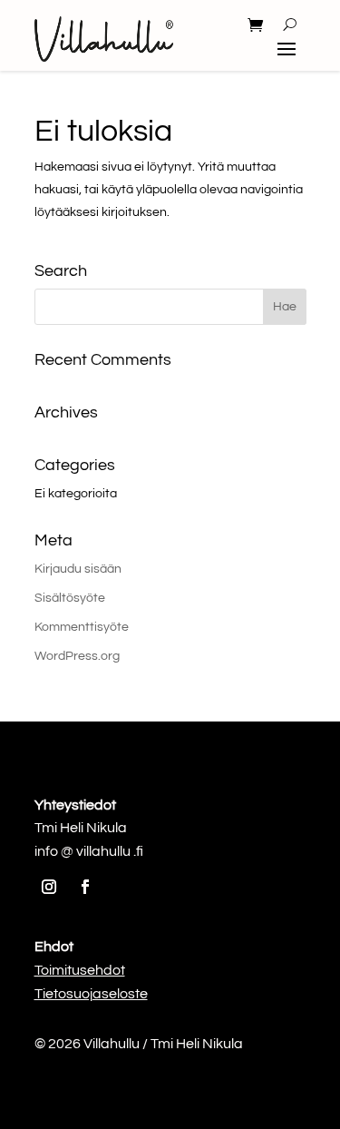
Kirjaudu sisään (77, 569)
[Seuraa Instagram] (48, 886)
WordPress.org (77, 656)
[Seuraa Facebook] (85, 886)
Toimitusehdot (79, 970)
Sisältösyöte (69, 598)
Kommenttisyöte (81, 627)
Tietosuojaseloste (91, 994)
